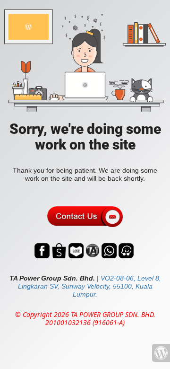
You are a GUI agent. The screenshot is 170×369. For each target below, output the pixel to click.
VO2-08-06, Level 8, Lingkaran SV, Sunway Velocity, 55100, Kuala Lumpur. (89, 286)
